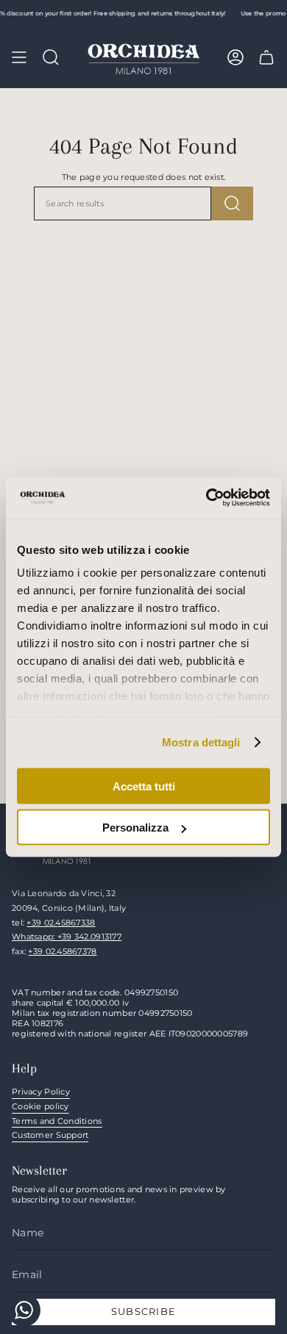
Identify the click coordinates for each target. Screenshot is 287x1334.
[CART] (266, 57)
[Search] (232, 203)
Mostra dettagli (201, 742)
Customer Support (50, 1135)
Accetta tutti (144, 785)
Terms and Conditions (57, 1121)
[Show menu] (19, 57)
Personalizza (135, 827)
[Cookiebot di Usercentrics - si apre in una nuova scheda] (206, 498)
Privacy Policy (41, 1091)
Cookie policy (40, 1106)
